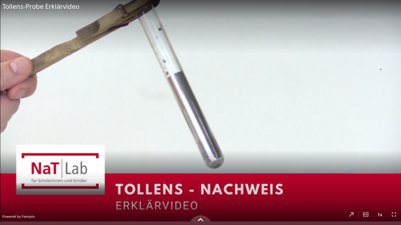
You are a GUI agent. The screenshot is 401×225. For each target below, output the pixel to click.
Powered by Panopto (18, 216)
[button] (351, 214)
